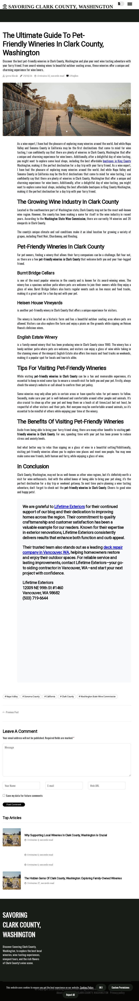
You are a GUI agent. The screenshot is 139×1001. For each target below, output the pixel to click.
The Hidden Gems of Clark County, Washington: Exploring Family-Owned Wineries (73, 878)
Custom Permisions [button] (120, 987)
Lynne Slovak (12, 76)
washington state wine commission (98, 696)
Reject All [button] (70, 994)
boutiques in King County (117, 161)
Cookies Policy (86, 987)
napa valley (12, 696)
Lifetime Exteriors (69, 506)
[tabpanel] (67, 109)
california (50, 696)
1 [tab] (67, 131)
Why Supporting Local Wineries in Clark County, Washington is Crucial (65, 835)
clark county (68, 696)
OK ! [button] (101, 987)
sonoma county (31, 696)
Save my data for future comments (24, 795)
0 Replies (74, 76)
